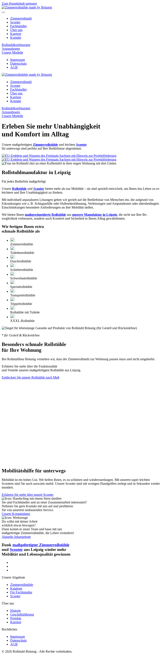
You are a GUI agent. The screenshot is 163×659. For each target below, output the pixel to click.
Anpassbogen (11, 48)
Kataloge (16, 588)
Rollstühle (19, 188)
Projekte (15, 618)
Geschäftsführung (22, 614)
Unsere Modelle (12, 52)
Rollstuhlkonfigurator (16, 45)
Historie (15, 610)
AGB (14, 67)
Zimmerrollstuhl (21, 18)
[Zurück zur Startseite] (27, 7)
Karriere (15, 34)
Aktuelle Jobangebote (16, 537)
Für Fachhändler (21, 592)
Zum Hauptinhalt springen (19, 3)
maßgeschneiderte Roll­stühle (45, 214)
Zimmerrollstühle (21, 584)
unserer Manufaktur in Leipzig (94, 214)
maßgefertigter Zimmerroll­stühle (41, 545)
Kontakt (15, 37)
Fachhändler (18, 26)
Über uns (16, 30)
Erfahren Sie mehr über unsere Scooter (27, 494)
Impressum (17, 59)
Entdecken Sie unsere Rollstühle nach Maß (30, 377)
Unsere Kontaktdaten (16, 514)
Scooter (15, 22)
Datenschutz (18, 63)
